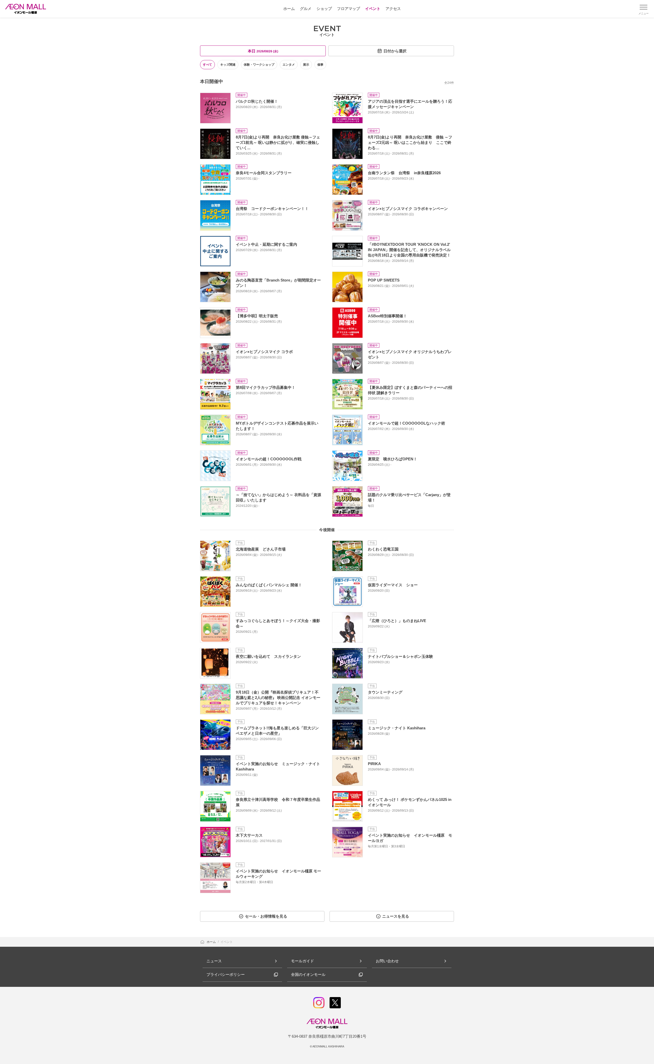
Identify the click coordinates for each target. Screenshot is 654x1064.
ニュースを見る (395, 916)
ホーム (212, 942)
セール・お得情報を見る (266, 916)
